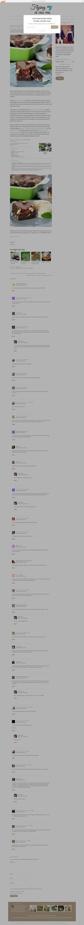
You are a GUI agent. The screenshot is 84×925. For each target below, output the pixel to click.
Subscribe (55, 27)
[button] (42, 1)
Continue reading (42, 30)
